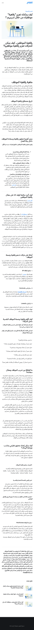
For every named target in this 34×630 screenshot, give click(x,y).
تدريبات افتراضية (22, 292)
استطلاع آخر (24, 214)
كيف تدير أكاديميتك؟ (28, 11)
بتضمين (24, 274)
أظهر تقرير (29, 201)
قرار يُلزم (14, 185)
